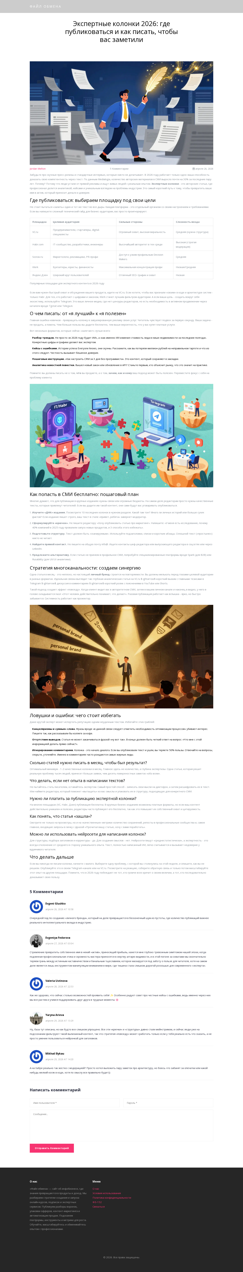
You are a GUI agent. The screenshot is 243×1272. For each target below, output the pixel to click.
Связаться (99, 1206)
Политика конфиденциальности (112, 1197)
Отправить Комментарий (52, 1148)
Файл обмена (45, 6)
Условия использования (107, 1193)
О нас (96, 1188)
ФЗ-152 (97, 1202)
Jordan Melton (38, 168)
